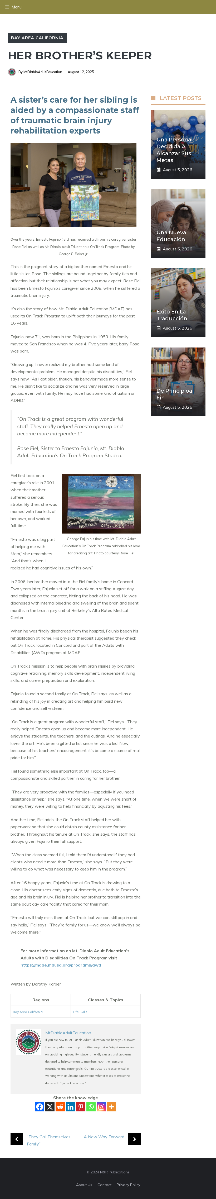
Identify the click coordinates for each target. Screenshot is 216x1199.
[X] (50, 1106)
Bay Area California (37, 37)
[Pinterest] (80, 1106)
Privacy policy (128, 1184)
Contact (104, 1184)
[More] (111, 1106)
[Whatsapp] (91, 1106)
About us (84, 1184)
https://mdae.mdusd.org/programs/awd (61, 965)
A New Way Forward (104, 1136)
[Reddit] (60, 1106)
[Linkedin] (70, 1106)
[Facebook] (39, 1106)
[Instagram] (101, 1106)
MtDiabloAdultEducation (42, 72)
